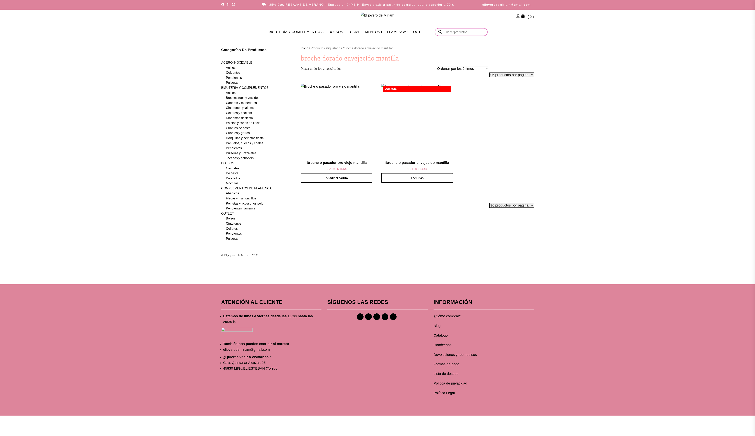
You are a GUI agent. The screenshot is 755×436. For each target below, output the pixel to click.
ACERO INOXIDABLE (236, 62)
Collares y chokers (239, 113)
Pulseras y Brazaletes (241, 153)
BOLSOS (336, 32)
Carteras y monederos (241, 103)
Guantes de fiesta (238, 128)
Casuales (232, 168)
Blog (437, 326)
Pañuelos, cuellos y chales (244, 143)
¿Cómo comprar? (447, 316)
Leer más (417, 178)
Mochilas (232, 183)
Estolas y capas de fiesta (243, 123)
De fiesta (232, 173)
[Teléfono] (385, 316)
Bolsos (231, 218)
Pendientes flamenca (240, 208)
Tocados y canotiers (240, 158)
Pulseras (232, 82)
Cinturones (233, 223)
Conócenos (442, 345)
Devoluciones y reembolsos (455, 355)
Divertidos (233, 178)
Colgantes (233, 72)
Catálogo (441, 335)
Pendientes (234, 77)
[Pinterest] (376, 316)
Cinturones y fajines (240, 107)
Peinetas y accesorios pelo (244, 203)
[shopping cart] (524, 17)
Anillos (231, 67)
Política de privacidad (450, 383)
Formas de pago (446, 364)
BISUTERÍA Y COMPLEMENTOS (295, 32)
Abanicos (232, 193)
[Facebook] (360, 316)
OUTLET (420, 32)
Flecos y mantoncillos (241, 198)
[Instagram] (368, 316)
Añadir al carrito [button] (337, 178)
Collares (232, 228)
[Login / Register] (519, 17)
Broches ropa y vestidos (242, 97)
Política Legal (444, 393)
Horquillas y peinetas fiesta (245, 138)
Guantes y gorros (238, 133)
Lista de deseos (446, 374)
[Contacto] (393, 316)
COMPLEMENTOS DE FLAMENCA (378, 32)
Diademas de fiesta (239, 118)
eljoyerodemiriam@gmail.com (506, 4)
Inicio (304, 48)
